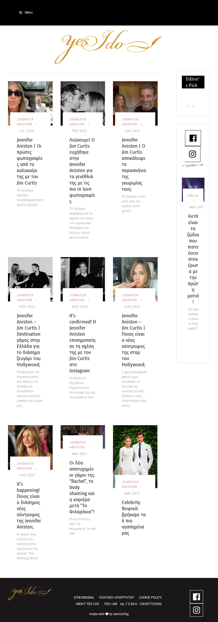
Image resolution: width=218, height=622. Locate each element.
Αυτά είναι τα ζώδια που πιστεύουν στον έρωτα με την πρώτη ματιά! (193, 259)
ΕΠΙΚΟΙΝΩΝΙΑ (84, 597)
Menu (29, 12)
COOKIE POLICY (150, 597)
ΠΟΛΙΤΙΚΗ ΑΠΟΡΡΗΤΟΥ (116, 597)
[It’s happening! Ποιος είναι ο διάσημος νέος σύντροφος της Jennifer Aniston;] (30, 447)
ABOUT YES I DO (87, 604)
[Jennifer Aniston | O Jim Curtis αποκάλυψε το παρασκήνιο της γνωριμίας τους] (135, 103)
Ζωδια (193, 196)
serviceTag (121, 614)
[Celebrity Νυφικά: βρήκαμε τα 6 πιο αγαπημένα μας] (135, 456)
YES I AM (110, 604)
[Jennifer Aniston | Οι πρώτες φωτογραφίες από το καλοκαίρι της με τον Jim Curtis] (30, 103)
